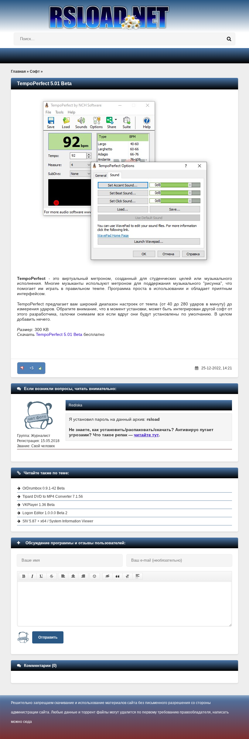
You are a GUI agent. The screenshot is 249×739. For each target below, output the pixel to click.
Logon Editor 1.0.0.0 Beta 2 (44, 513)
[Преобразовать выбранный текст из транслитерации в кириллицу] (127, 576)
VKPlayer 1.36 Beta (38, 505)
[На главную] (124, 15)
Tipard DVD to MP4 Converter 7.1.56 (52, 496)
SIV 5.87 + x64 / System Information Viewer (57, 521)
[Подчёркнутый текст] (41, 576)
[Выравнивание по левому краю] (63, 576)
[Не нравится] (22, 368)
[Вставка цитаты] (117, 576)
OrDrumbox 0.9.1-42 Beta (43, 488)
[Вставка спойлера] (137, 576)
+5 (31, 368)
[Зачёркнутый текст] (51, 576)
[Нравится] (40, 368)
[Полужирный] (23, 576)
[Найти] (229, 39)
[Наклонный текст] (32, 576)
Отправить (47, 637)
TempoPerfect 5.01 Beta (59, 334)
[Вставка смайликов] (95, 576)
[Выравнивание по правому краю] (83, 576)
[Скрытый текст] (107, 576)
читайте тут (146, 434)
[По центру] (73, 576)
